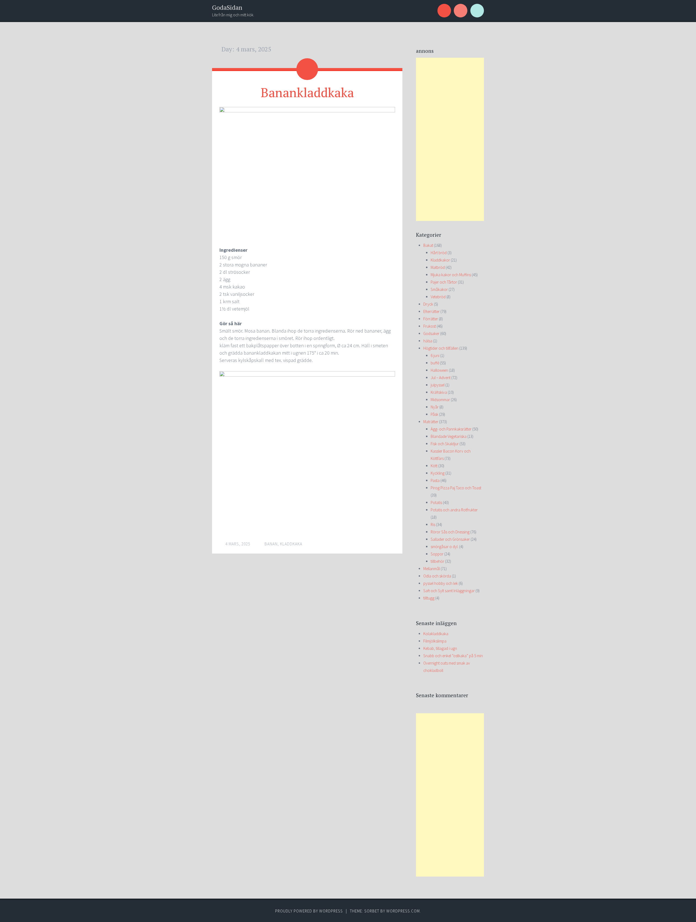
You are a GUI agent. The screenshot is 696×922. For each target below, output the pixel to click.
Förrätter (430, 318)
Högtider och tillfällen (440, 348)
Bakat (428, 245)
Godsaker (431, 333)
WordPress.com (403, 911)
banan (271, 543)
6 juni (435, 355)
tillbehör (437, 561)
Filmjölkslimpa (434, 641)
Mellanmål (431, 568)
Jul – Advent (440, 377)
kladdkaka (291, 543)
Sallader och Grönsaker (450, 539)
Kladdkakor (440, 260)
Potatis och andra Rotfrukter (454, 509)
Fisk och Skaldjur (445, 443)
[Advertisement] (450, 139)
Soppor (437, 554)
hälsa (427, 340)
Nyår (435, 407)
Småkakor (439, 289)
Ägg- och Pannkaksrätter (451, 429)
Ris (433, 524)
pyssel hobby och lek (440, 583)
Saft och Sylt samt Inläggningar (449, 590)
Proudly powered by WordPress (309, 911)
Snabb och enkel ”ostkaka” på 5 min (453, 655)
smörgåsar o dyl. (444, 546)
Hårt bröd (439, 252)
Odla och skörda (437, 576)
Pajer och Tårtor (444, 282)
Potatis (436, 502)
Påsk (434, 414)
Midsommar (440, 399)
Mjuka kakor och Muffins (451, 274)
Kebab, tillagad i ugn (440, 648)
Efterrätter (431, 311)
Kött (434, 465)
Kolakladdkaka (435, 633)
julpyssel (438, 385)
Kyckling (438, 473)
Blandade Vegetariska (449, 436)
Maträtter (430, 421)
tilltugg (428, 598)
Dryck (428, 304)
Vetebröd (438, 296)
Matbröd (438, 267)
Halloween (439, 370)
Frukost (429, 326)
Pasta (435, 480)
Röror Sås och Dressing (450, 531)
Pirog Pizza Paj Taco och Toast (456, 487)
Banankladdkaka (307, 92)
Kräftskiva (439, 392)
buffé (435, 362)
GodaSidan (227, 7)
